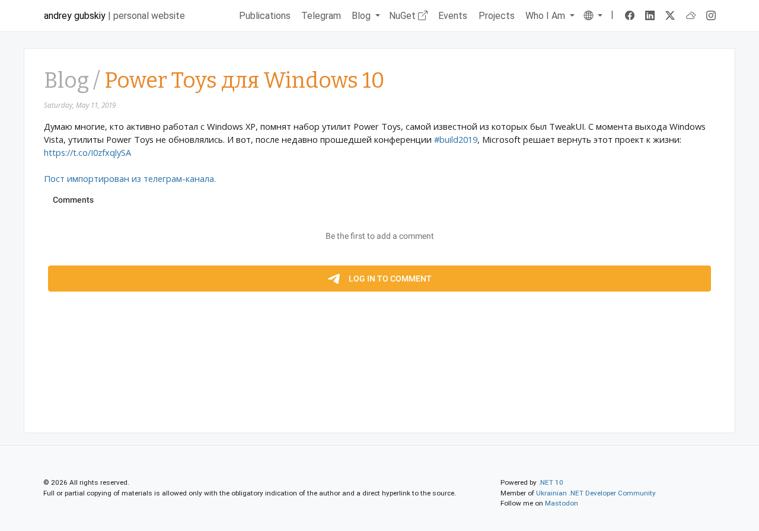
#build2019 (455, 139)
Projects (497, 15)
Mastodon (561, 503)
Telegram (321, 15)
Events (452, 15)
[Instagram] (711, 15)
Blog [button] (362, 15)
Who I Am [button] (546, 15)
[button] (593, 15)
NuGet (403, 15)
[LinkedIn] (650, 15)
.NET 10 (550, 482)
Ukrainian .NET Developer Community (596, 493)
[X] (670, 15)
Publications (265, 15)
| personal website (114, 15)
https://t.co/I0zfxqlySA (87, 152)
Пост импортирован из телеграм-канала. (130, 178)
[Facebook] (629, 15)
